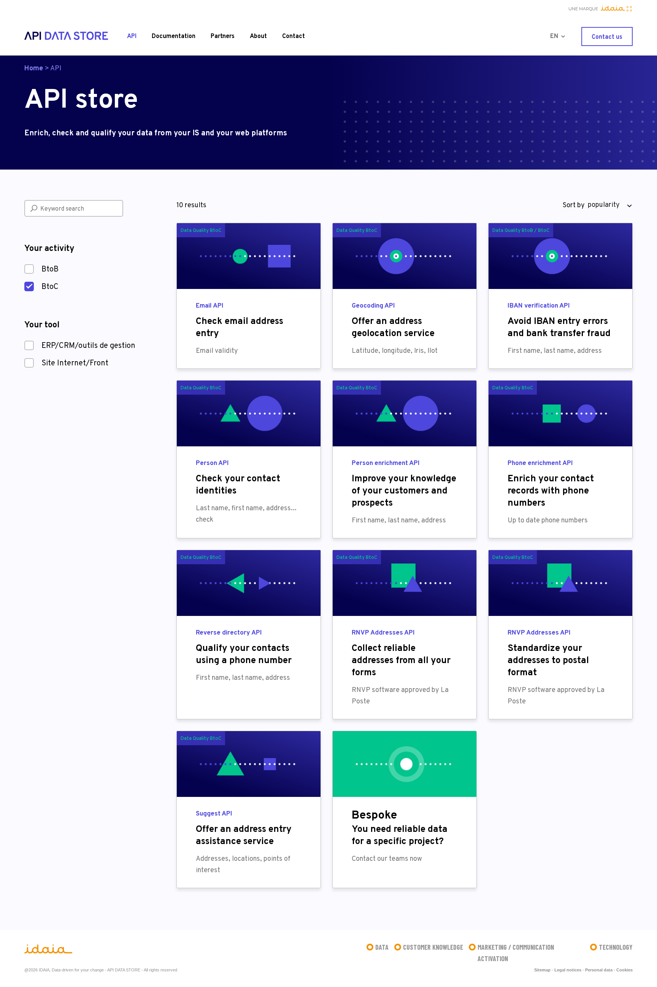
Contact (293, 36)
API (131, 36)
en (554, 36)
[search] (34, 208)
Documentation (173, 36)
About (258, 36)
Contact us (607, 37)
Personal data (599, 970)
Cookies (624, 970)
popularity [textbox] (604, 205)
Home (33, 68)
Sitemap (542, 970)
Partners (223, 36)
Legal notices (567, 970)
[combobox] (609, 205)
